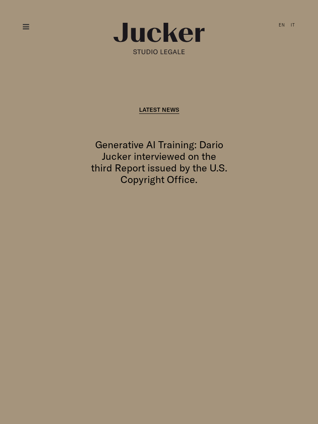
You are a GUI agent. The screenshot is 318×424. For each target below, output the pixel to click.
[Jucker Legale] (159, 38)
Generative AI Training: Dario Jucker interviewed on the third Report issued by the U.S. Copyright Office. (159, 162)
